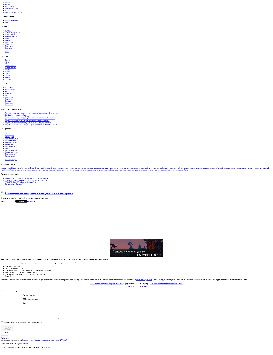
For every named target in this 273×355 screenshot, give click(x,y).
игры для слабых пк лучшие (163, 168)
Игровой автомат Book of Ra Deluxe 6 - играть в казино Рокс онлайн (30, 119)
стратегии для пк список (63, 170)
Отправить (5, 338)
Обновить (4, 332)
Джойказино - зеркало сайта (15, 115)
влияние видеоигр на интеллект (95, 168)
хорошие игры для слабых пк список (164, 170)
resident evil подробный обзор (38, 168)
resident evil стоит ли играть (59, 168)
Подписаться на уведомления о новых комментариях (22, 322)
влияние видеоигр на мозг (116, 168)
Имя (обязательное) (30, 295)
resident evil (5, 168)
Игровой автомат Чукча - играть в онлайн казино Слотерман (27, 121)
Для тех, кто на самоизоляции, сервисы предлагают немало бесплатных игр (32, 113)
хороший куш (183, 170)
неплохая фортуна (235, 168)
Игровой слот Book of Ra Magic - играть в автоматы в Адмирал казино (31, 124)
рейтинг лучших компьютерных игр (21, 170)
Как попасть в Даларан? (14, 184)
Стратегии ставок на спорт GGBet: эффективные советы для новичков (31, 117)
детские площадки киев (143, 280)
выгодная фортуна (133, 168)
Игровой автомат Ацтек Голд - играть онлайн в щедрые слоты (28, 123)
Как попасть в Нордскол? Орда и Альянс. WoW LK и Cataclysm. (28, 178)
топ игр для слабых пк (80, 170)
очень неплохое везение (250, 168)
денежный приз (146, 168)
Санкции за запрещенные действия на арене (39, 193)
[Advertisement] (136, 219)
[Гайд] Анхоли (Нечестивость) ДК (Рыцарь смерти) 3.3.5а (26, 180)
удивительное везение (143, 170)
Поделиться (30, 201)
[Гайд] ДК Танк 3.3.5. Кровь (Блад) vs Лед (20, 182)
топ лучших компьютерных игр (122, 170)
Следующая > (145, 286)
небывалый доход (221, 168)
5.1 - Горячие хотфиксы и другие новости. (106, 284)
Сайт (24, 303)
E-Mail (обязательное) (30, 299)
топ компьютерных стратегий (100, 170)
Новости (25, 340)
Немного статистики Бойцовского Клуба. (166, 284)
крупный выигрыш (181, 168)
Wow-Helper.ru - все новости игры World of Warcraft (48, 340)
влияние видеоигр (76, 168)
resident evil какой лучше (18, 168)
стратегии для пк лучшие (44, 170)
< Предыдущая (128, 286)
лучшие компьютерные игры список (201, 168)
